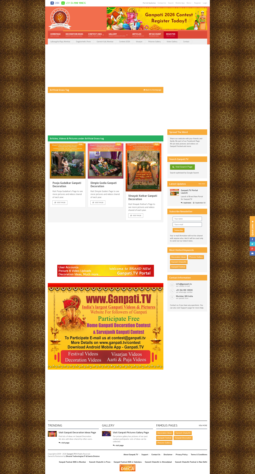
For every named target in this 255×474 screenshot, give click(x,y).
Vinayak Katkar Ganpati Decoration (142, 197)
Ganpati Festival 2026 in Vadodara (128, 462)
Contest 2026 (124, 41)
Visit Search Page (183, 167)
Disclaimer (168, 455)
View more (201, 184)
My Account (155, 35)
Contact (186, 41)
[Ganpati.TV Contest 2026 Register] (157, 8)
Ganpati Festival (178, 267)
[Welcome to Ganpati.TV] (105, 266)
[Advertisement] (105, 65)
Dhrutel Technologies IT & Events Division (83, 456)
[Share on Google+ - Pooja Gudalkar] (252, 248)
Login (205, 3)
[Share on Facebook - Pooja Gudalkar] (252, 239)
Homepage (55, 35)
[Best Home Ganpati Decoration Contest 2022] (105, 284)
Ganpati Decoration (183, 438)
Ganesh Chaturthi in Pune (99, 462)
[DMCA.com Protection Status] (127, 465)
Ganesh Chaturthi (178, 262)
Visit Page (61, 203)
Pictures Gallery (154, 41)
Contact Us (162, 3)
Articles (138, 35)
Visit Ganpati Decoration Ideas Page (77, 432)
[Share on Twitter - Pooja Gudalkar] (252, 244)
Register (197, 3)
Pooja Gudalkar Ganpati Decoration (66, 184)
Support (144, 455)
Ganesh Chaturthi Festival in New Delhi (191, 462)
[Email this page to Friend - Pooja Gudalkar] (252, 253)
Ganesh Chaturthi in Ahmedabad (158, 462)
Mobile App (180, 3)
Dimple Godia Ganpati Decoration (103, 184)
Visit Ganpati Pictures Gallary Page (131, 432)
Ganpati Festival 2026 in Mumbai (72, 462)
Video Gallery (172, 41)
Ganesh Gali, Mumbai (105, 41)
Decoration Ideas (74, 35)
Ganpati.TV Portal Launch (189, 191)
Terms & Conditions (199, 455)
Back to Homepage (153, 90)
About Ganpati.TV (131, 455)
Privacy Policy (182, 455)
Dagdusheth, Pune (83, 41)
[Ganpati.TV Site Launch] (174, 192)
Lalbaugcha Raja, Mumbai (60, 41)
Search (171, 3)
